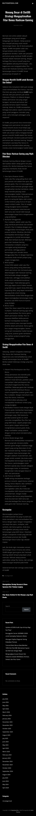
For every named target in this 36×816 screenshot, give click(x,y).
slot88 (26, 92)
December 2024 (7, 761)
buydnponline (10, 3)
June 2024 (6, 781)
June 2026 (6, 702)
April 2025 (6, 748)
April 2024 (6, 788)
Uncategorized (8, 576)
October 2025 (7, 728)
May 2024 (5, 784)
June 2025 (6, 742)
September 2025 (8, 732)
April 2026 (6, 709)
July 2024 (5, 778)
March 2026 (6, 712)
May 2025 (5, 745)
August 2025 (6, 735)
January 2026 (7, 719)
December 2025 (7, 722)
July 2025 (5, 738)
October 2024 (7, 768)
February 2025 (7, 755)
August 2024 (6, 775)
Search (8, 606)
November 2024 (8, 765)
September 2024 (8, 771)
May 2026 (5, 705)
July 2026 (5, 699)
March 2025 (6, 752)
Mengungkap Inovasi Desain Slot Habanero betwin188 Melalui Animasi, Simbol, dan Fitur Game (17, 656)
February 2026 (7, 715)
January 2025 (7, 758)
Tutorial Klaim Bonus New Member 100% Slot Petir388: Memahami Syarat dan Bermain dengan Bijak (17, 648)
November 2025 (8, 725)
